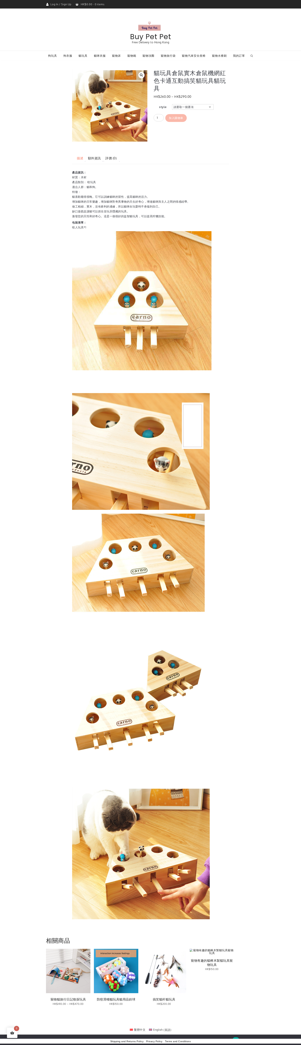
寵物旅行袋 (168, 55)
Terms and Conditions (178, 1041)
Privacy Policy (154, 1041)
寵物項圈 (148, 55)
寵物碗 (131, 55)
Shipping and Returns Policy (127, 1041)
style (163, 107)
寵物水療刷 (219, 55)
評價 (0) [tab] (111, 158)
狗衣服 (67, 55)
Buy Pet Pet (150, 37)
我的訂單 (239, 55)
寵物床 (116, 55)
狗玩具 (52, 55)
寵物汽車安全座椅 (194, 55)
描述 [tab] (80, 158)
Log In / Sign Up (61, 4)
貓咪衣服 (100, 55)
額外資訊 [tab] (94, 158)
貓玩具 (83, 55)
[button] (141, 75)
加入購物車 (176, 118)
